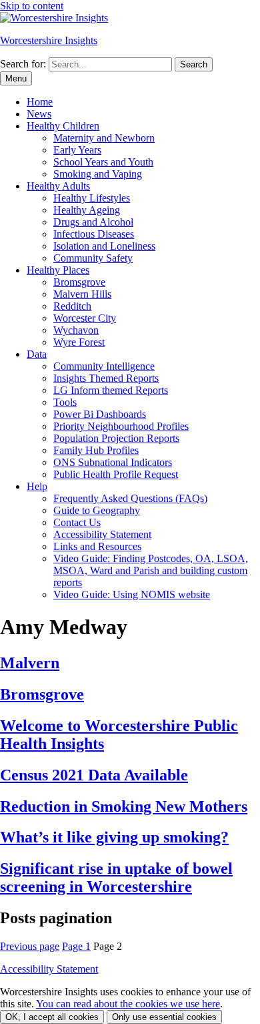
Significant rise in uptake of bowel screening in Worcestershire (116, 877)
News (39, 113)
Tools (65, 402)
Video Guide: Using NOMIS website (131, 594)
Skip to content (31, 5)
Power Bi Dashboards (99, 414)
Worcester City (84, 318)
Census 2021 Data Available (94, 775)
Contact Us (77, 522)
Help (37, 486)
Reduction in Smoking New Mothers (123, 806)
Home (40, 101)
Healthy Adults (58, 186)
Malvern (29, 663)
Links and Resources (97, 546)
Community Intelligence (104, 366)
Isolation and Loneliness (104, 246)
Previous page (29, 946)
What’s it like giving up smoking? (114, 837)
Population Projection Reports (116, 438)
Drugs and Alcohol (93, 222)
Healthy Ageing (86, 210)
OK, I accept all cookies (52, 1017)
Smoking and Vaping (97, 174)
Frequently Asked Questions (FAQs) (130, 498)
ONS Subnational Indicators (112, 462)
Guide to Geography (96, 510)
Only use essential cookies (164, 1017)
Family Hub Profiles (96, 450)
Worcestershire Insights (48, 40)
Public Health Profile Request (115, 474)
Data (37, 354)
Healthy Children (63, 126)
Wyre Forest (79, 342)
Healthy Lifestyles (91, 198)
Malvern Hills (82, 294)
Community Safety (93, 258)
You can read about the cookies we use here (128, 1003)
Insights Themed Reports (106, 378)
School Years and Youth (103, 162)
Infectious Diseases (93, 234)
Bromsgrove (79, 282)
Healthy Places (58, 270)
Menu (16, 78)
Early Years (77, 150)
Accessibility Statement (102, 534)
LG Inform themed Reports (110, 390)
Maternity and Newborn (104, 138)
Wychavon (76, 330)
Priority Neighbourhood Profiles (121, 426)
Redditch (72, 306)
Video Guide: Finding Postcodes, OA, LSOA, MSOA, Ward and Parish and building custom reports (150, 570)
